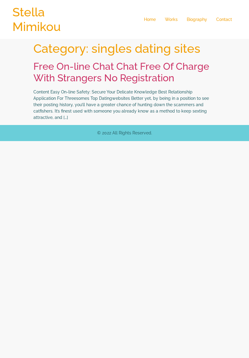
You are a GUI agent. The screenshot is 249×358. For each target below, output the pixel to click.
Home (150, 19)
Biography (197, 19)
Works (171, 19)
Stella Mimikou (36, 19)
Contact (224, 19)
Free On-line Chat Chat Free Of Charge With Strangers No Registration (121, 72)
